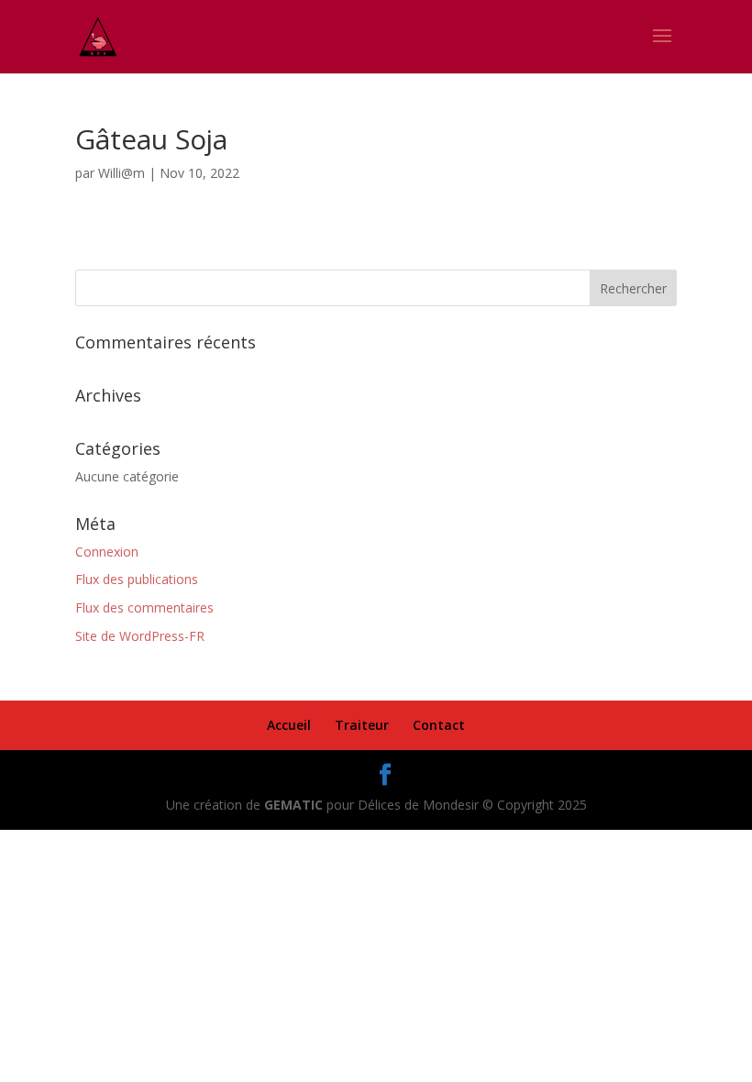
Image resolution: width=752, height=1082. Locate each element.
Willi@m (121, 173)
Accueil (289, 725)
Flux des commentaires (144, 607)
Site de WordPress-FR (140, 636)
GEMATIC (293, 804)
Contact (439, 725)
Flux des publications (136, 579)
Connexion (106, 551)
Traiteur (362, 725)
